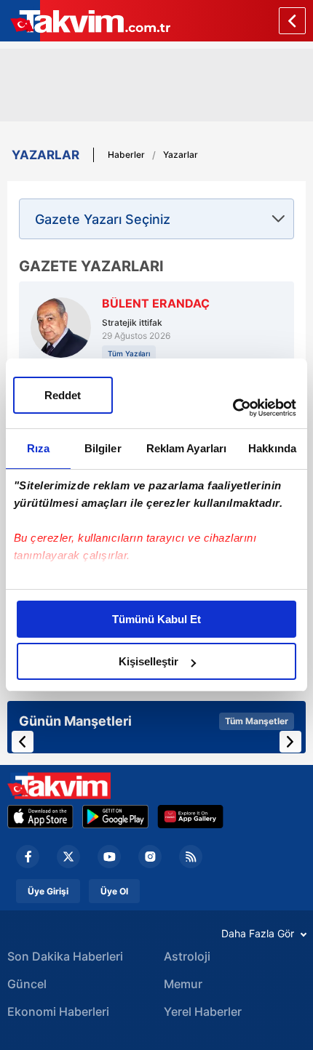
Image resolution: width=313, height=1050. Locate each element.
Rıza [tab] (38, 448)
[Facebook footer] (27, 856)
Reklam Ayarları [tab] (186, 448)
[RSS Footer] (190, 856)
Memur (183, 984)
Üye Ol (114, 891)
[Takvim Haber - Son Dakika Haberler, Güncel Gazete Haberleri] (59, 785)
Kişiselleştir (148, 661)
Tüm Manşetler (256, 721)
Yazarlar (180, 155)
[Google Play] (115, 816)
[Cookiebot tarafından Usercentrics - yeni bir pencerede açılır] (232, 407)
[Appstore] (40, 816)
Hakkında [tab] (272, 448)
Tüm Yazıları (129, 353)
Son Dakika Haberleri (65, 956)
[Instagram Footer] (150, 856)
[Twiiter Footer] (68, 856)
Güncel (27, 984)
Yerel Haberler (203, 1011)
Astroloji (187, 956)
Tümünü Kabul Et (156, 619)
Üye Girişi (48, 891)
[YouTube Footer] (109, 856)
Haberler (126, 155)
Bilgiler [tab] (103, 448)
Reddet (62, 395)
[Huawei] (190, 816)
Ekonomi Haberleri (58, 1011)
